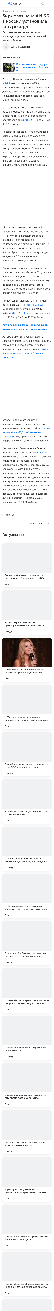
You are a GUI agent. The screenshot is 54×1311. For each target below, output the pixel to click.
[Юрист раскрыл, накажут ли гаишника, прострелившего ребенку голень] (27, 1179)
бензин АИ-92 (34, 304)
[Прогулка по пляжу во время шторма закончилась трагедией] (27, 1227)
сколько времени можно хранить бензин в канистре (26, 353)
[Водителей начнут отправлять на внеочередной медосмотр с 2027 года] (27, 565)
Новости (24, 11)
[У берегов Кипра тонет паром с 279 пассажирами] (27, 1038)
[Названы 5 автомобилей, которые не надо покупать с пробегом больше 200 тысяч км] (27, 1274)
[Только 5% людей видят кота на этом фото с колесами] (27, 801)
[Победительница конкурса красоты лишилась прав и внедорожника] (27, 660)
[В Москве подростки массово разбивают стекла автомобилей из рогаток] (27, 707)
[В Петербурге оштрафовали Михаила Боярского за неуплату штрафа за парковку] (27, 990)
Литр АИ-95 (19, 313)
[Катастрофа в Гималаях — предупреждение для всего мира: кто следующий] (27, 612)
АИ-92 (28, 119)
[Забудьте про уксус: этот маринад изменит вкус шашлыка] (27, 1132)
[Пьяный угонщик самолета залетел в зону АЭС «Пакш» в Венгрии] (27, 754)
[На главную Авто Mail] (16, 3)
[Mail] (10, 3)
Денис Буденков (20, 46)
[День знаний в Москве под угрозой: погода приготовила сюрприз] (27, 943)
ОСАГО (43, 452)
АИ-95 (6, 83)
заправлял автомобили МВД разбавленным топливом (26, 432)
